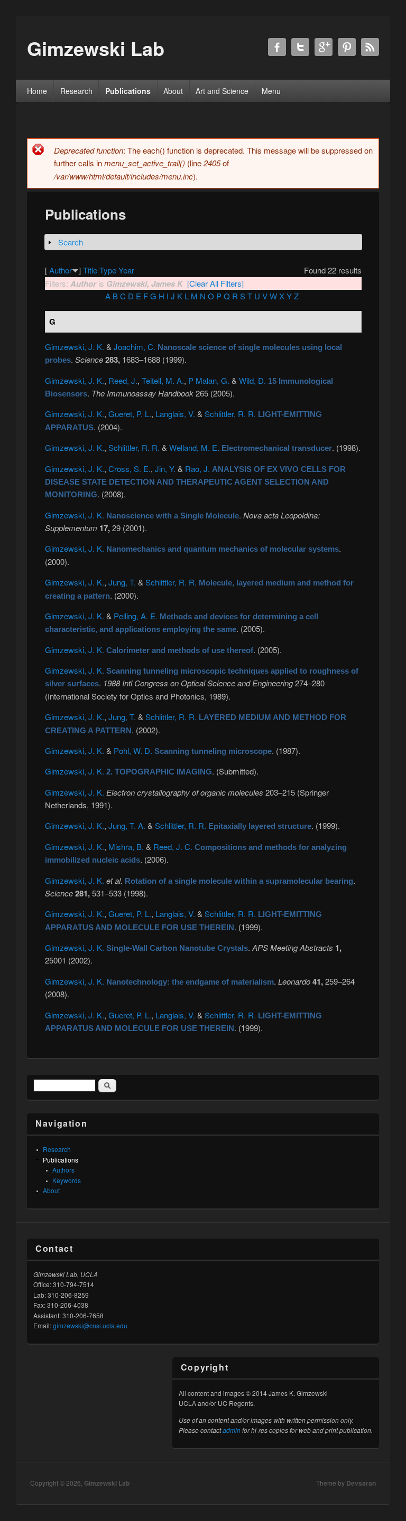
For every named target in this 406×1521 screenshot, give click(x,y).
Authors (63, 1169)
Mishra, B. (126, 846)
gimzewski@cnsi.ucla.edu (90, 1325)
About (173, 91)
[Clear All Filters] (215, 283)
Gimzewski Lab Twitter (300, 47)
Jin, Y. (165, 468)
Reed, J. (122, 380)
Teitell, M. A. (163, 380)
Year (126, 270)
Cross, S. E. (129, 468)
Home (37, 91)
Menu (271, 91)
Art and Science (222, 91)
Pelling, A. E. (136, 615)
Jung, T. (122, 582)
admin (232, 1429)
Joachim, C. (134, 346)
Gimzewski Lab (107, 1483)
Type (107, 270)
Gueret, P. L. (129, 413)
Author (60, 270)
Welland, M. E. (194, 447)
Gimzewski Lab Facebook (277, 47)
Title (90, 270)
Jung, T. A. (126, 825)
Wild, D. (252, 380)
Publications (128, 91)
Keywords (66, 1180)
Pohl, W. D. (133, 750)
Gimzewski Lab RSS (370, 47)
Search (70, 242)
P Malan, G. (208, 380)
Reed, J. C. (172, 846)
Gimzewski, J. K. (74, 346)
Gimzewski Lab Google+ (324, 47)
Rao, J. (197, 468)
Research (76, 91)
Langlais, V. (175, 413)
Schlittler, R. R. (230, 413)
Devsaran (361, 1483)
